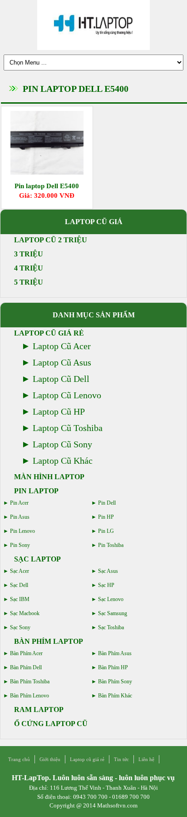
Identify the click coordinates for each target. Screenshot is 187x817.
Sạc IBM (20, 599)
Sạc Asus (108, 571)
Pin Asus (20, 517)
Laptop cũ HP (59, 411)
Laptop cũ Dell (61, 379)
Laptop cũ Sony (62, 444)
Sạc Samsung (112, 613)
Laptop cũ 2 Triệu (50, 240)
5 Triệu (28, 282)
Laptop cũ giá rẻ (49, 333)
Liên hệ (146, 759)
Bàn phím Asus (115, 653)
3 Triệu (28, 254)
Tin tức (121, 759)
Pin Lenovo (22, 531)
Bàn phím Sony (115, 681)
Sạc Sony (20, 627)
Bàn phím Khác (115, 695)
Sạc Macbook (24, 613)
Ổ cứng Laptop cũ (51, 723)
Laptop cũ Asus (62, 362)
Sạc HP (106, 585)
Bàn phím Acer (26, 653)
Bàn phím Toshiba (29, 681)
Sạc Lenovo (110, 599)
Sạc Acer (19, 571)
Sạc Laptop (37, 559)
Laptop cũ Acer (62, 346)
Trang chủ (19, 759)
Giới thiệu (49, 759)
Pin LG (106, 531)
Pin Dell (107, 503)
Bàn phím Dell (26, 667)
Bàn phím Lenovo (29, 695)
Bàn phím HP (113, 667)
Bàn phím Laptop (48, 641)
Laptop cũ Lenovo (67, 395)
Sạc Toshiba (111, 627)
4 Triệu (28, 268)
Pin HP (106, 517)
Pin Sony (20, 545)
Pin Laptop (36, 491)
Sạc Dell (19, 585)
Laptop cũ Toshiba (68, 428)
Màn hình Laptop (49, 477)
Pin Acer (19, 503)
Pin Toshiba (110, 545)
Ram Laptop (39, 709)
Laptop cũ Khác (63, 461)
